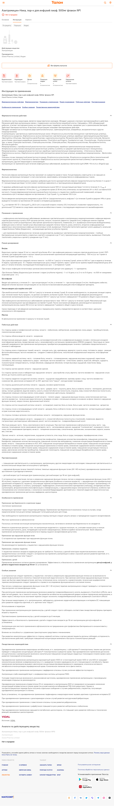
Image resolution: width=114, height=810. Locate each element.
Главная (5, 765)
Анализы (60, 770)
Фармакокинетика (31, 102)
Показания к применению (49, 102)
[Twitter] (86, 798)
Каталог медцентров (48, 775)
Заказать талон (46, 765)
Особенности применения (11, 107)
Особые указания (28, 107)
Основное (5, 20)
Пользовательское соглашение (89, 765)
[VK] (80, 798)
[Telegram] (98, 798)
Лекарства (6, 775)
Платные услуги (46, 770)
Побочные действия (83, 102)
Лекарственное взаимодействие (48, 107)
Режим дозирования (67, 102)
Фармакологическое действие (13, 102)
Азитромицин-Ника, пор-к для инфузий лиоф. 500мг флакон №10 (28, 731)
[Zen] (109, 798)
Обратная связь (25, 770)
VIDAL (12, 720)
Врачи (59, 765)
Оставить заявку (25, 775)
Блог (59, 775)
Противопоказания (98, 102)
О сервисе (23, 765)
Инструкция (17, 20)
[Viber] (92, 798)
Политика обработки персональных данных (93, 770)
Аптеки (4, 770)
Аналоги (28, 20)
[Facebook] (74, 798)
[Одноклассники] (69, 798)
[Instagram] (103, 798)
